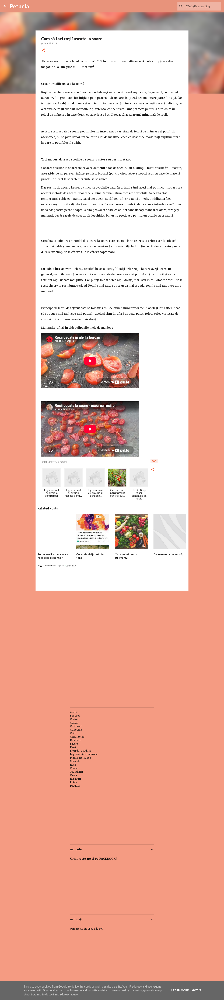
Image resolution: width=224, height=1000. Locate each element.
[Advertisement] (112, 620)
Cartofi (74, 719)
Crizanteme (77, 736)
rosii (154, 461)
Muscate (75, 761)
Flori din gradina (80, 750)
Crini (73, 733)
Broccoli (75, 715)
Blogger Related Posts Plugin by (51, 566)
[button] (43, 50)
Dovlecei (75, 740)
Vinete (74, 768)
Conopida (76, 729)
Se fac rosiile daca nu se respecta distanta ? (53, 556)
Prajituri (75, 785)
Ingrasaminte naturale (84, 754)
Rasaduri (75, 778)
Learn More (180, 990)
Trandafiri (76, 771)
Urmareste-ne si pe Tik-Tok (86, 928)
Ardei (73, 712)
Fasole (74, 743)
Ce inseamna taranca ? (168, 554)
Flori (73, 747)
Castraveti (76, 726)
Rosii (73, 764)
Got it (196, 990)
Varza (73, 775)
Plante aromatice (80, 757)
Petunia (19, 6)
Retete (74, 782)
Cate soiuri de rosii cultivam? (127, 556)
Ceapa (74, 722)
